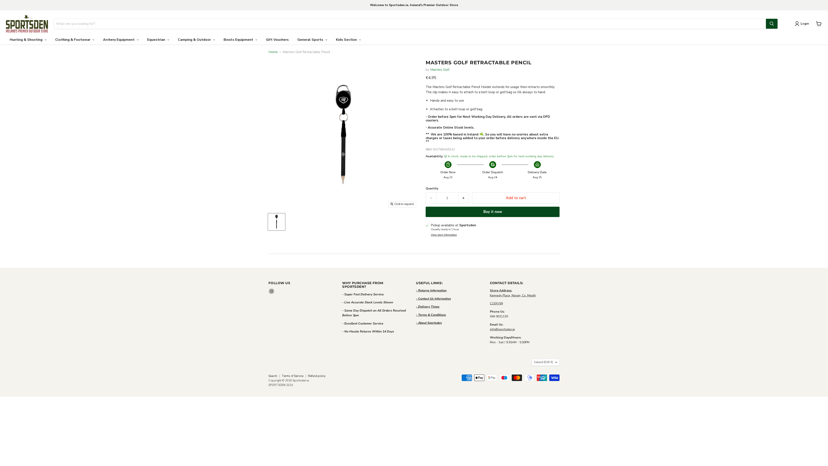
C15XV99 (496, 303)
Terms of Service (292, 376)
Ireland (543, 362)
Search (272, 376)
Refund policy (317, 376)
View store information (444, 234)
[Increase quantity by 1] (463, 197)
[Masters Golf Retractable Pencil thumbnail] (276, 221)
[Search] (772, 24)
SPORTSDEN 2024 (280, 385)
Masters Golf (439, 70)
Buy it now (492, 211)
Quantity (432, 188)
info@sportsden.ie (502, 329)
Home (273, 52)
